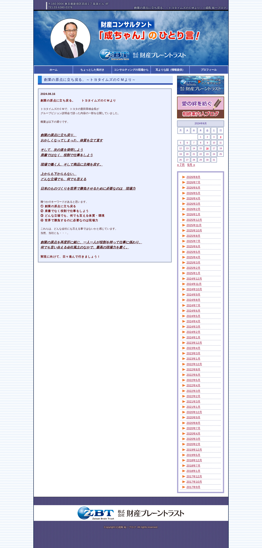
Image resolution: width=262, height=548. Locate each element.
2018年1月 (193, 470)
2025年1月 (193, 273)
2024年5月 (193, 316)
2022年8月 (193, 369)
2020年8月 (193, 423)
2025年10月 (194, 230)
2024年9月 (193, 294)
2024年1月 (193, 337)
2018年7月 (193, 465)
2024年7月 (193, 305)
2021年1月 (193, 406)
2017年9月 (193, 487)
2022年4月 (193, 385)
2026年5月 (193, 193)
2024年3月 (193, 326)
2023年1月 (193, 358)
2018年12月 (194, 460)
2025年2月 (193, 267)
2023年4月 (193, 348)
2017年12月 (194, 476)
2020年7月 (193, 428)
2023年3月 (193, 353)
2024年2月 (193, 331)
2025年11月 (194, 225)
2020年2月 (193, 444)
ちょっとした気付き (92, 69)
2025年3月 (193, 262)
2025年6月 (193, 246)
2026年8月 (193, 177)
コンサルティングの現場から (131, 69)
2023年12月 (194, 342)
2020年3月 (193, 438)
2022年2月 (193, 396)
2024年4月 (193, 321)
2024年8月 (193, 299)
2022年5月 (193, 380)
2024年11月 (194, 284)
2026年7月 (193, 182)
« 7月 (181, 165)
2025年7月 (193, 241)
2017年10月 (194, 481)
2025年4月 (193, 257)
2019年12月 (194, 449)
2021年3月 (193, 401)
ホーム (54, 69)
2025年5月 (193, 251)
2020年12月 (194, 412)
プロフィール (209, 69)
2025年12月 (194, 219)
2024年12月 (194, 278)
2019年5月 (193, 455)
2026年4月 (193, 198)
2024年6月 (193, 310)
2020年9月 (193, 417)
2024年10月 (194, 289)
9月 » (191, 165)
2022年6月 (193, 374)
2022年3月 (193, 390)
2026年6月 (193, 187)
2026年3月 (193, 203)
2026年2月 (193, 209)
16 (207, 148)
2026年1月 (193, 214)
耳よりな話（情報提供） (170, 69)
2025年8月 (193, 235)
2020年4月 (193, 433)
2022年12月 (194, 364)
